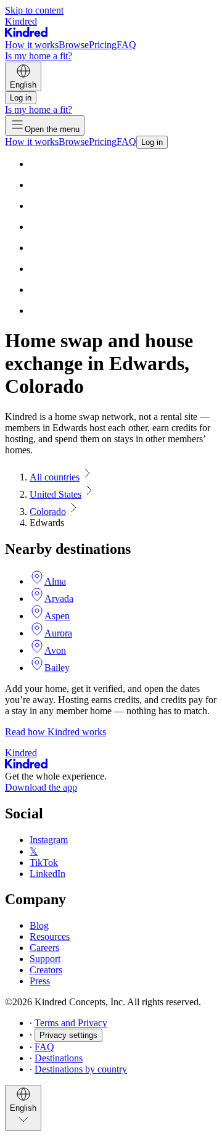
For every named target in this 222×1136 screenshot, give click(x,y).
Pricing (103, 44)
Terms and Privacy (71, 1023)
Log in (20, 97)
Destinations (59, 1058)
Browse (74, 44)
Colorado (48, 511)
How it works (32, 44)
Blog (39, 925)
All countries (55, 477)
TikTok (44, 862)
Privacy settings (68, 1035)
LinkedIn (47, 873)
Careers (44, 947)
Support (45, 958)
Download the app (41, 787)
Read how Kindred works (55, 731)
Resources (50, 936)
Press (40, 981)
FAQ (126, 44)
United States (55, 494)
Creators (46, 970)
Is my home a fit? (38, 56)
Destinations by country (81, 1069)
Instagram (49, 839)
